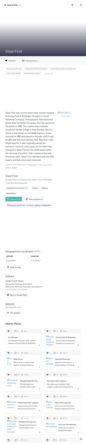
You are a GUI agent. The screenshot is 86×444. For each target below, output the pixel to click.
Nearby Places (11, 193)
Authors (8, 167)
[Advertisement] (43, 93)
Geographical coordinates (17, 188)
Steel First (32, 165)
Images (14, 167)
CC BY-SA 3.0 (47, 165)
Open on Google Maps (17, 295)
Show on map (13, 199)
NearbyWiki (12, 5)
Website (44, 188)
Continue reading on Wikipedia (38, 205)
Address (35, 188)
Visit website (13, 313)
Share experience (34, 199)
